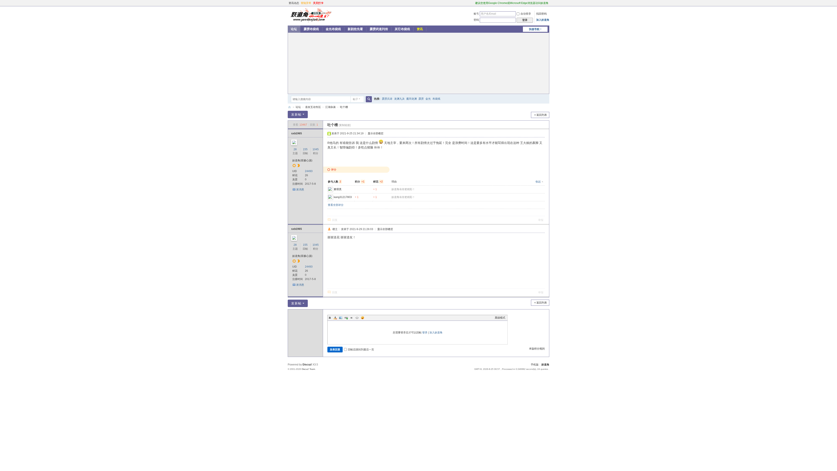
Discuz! (307, 364)
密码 (476, 19)
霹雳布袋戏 (311, 29)
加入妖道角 (542, 19)
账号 (476, 13)
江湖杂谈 (330, 107)
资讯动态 (294, 3)
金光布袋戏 (333, 29)
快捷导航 (534, 29)
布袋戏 (436, 98)
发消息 (300, 189)
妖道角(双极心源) (302, 160)
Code (357, 318)
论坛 (294, 29)
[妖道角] (309, 15)
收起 (538, 181)
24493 (309, 171)
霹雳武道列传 (379, 29)
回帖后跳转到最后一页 (361, 349)
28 (295, 149)
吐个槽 (344, 107)
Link (346, 318)
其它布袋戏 (402, 29)
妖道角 (289, 107)
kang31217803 (343, 197)
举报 (540, 220)
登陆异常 (306, 3)
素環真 (338, 189)
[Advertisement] (418, 63)
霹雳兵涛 (387, 98)
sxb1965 (296, 133)
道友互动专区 (313, 107)
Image (341, 318)
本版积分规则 (537, 348)
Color (335, 318)
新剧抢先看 (355, 29)
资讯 (420, 29)
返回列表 (541, 114)
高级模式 (500, 317)
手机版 (535, 364)
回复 (334, 220)
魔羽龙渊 (411, 98)
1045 (316, 149)
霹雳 (421, 98)
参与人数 (334, 181)
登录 (424, 332)
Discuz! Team (308, 369)
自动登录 (526, 13)
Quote (351, 318)
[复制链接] (344, 125)
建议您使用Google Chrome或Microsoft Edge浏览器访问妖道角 (511, 3)
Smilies (362, 318)
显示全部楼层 (375, 133)
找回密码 (541, 13)
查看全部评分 (336, 204)
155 (305, 149)
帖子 (355, 99)
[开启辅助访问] (473, 3)
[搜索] (369, 99)
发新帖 (296, 114)
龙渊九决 (399, 98)
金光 (428, 98)
